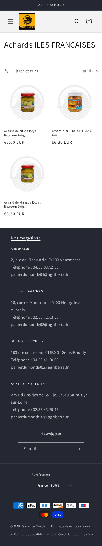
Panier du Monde (33, 526)
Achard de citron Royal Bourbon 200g (21, 133)
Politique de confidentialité (33, 534)
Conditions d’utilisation (75, 534)
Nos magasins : (25, 238)
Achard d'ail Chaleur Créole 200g (72, 133)
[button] (11, 21)
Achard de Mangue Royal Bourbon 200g (22, 204)
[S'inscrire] (78, 448)
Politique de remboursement (71, 526)
